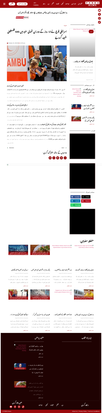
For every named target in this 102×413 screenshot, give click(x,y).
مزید (48, 4)
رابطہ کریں (85, 405)
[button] (50, 157)
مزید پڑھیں (91, 95)
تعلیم (53, 4)
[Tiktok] (99, 22)
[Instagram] (99, 18)
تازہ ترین (74, 4)
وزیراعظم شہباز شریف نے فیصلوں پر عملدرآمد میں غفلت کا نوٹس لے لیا (87, 108)
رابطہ (44, 4)
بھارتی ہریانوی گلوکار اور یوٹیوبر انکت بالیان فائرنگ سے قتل (88, 92)
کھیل (62, 4)
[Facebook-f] (99, 14)
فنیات (57, 4)
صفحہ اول (80, 4)
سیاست (67, 4)
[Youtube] (99, 10)
